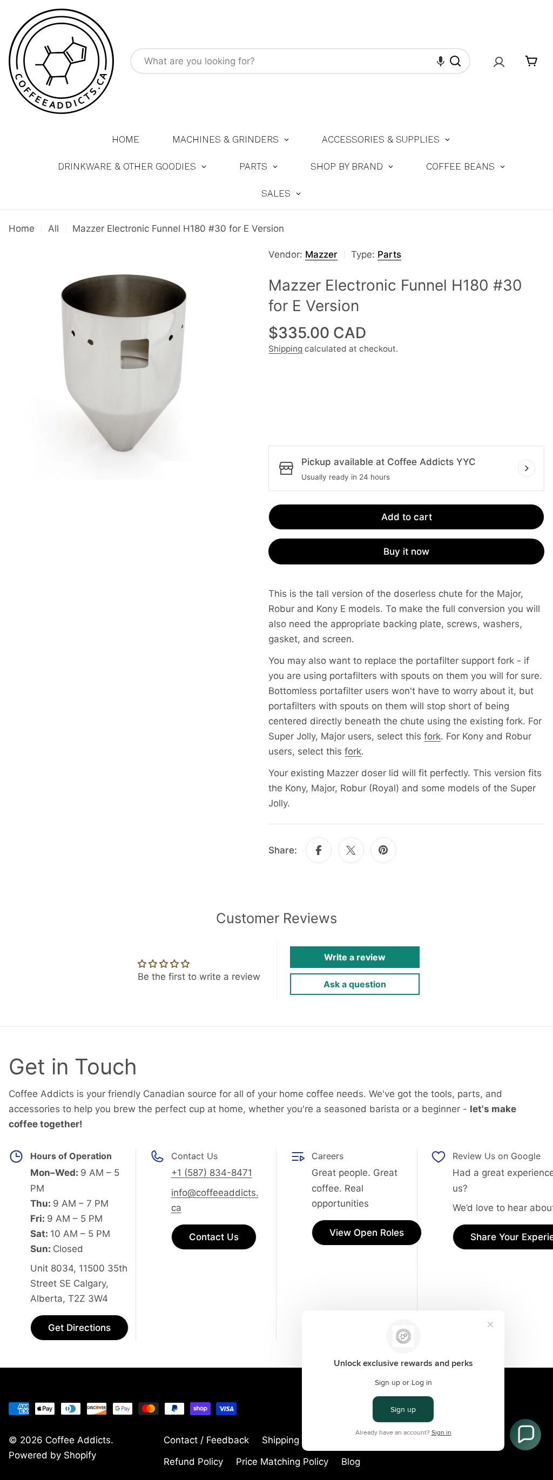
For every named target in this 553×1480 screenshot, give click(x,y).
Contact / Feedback (206, 1440)
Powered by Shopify (52, 1455)
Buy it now (406, 551)
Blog (350, 1461)
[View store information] (526, 468)
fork (432, 736)
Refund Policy (193, 1461)
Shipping (285, 349)
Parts (389, 254)
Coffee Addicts (78, 1440)
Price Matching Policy (282, 1461)
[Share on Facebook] (319, 850)
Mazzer (321, 254)
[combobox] (300, 61)
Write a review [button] (355, 957)
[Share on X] (351, 850)
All (53, 228)
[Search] (455, 61)
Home (22, 228)
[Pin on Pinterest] (383, 850)
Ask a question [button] (354, 984)
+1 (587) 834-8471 (211, 1172)
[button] (440, 61)
